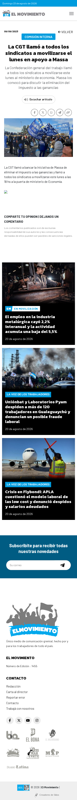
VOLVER (67, 32)
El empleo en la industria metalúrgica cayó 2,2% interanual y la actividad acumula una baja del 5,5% (31, 324)
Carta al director (17, 692)
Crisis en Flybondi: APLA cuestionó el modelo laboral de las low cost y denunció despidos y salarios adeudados (38, 499)
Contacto (12, 703)
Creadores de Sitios (49, 795)
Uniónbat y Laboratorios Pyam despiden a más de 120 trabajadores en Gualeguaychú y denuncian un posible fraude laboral (37, 412)
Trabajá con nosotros (20, 708)
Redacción (13, 686)
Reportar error (15, 697)
